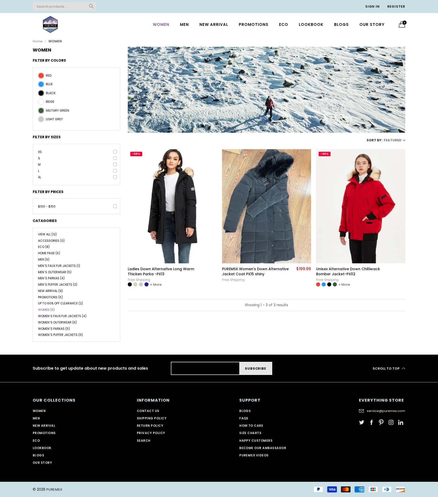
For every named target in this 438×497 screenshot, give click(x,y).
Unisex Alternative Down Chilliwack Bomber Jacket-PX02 (348, 272)
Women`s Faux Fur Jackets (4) (62, 316)
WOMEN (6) (46, 309)
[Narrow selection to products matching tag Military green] (41, 112)
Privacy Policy (151, 433)
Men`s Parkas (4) (51, 278)
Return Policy (150, 425)
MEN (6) (43, 259)
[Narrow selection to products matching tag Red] (41, 77)
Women (161, 24)
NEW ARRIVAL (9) (50, 291)
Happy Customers (255, 440)
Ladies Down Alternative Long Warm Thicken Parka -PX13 (161, 272)
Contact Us (148, 411)
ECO (283, 24)
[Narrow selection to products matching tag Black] (41, 94)
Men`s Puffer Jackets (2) (57, 284)
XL (39, 177)
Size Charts (250, 433)
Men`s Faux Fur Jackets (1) (59, 266)
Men (184, 24)
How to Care (251, 425)
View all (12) (47, 234)
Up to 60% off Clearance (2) (60, 303)
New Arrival (213, 24)
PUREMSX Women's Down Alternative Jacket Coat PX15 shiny (255, 272)
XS (40, 152)
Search (144, 440)
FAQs (243, 418)
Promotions (253, 24)
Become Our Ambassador (262, 448)
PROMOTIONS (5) (50, 297)
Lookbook (311, 24)
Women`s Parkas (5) (54, 329)
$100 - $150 (47, 206)
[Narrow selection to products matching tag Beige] (41, 103)
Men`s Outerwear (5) (54, 272)
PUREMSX (54, 489)
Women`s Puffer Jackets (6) (60, 334)
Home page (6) (49, 253)
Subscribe (255, 368)
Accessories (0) (51, 240)
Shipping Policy (152, 418)
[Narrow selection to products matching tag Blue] (41, 86)
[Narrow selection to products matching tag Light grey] (41, 121)
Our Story (372, 24)
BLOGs (341, 24)
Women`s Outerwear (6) (57, 322)
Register (396, 6)
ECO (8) (44, 247)
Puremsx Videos (254, 455)
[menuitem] (161, 24)
